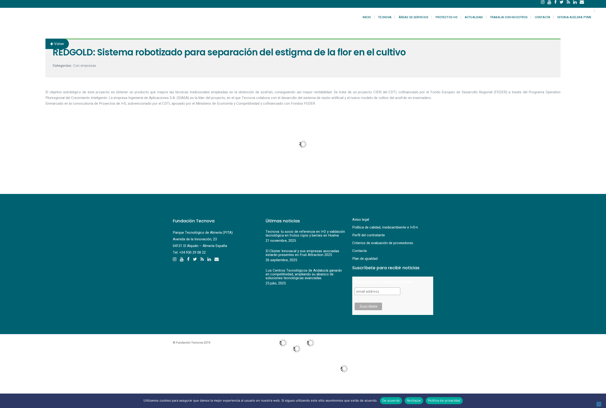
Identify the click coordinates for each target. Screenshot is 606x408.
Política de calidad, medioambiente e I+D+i (385, 227)
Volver (58, 43)
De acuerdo (391, 400)
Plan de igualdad (365, 258)
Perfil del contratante (368, 235)
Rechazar (414, 400)
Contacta (359, 251)
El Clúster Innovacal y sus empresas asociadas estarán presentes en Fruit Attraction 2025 (302, 253)
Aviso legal (360, 219)
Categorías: (62, 65)
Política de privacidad (444, 400)
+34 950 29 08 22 (192, 252)
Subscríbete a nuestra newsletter (384, 282)
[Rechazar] (599, 404)
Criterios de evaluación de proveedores (382, 243)
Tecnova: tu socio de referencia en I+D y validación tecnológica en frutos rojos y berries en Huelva (305, 233)
